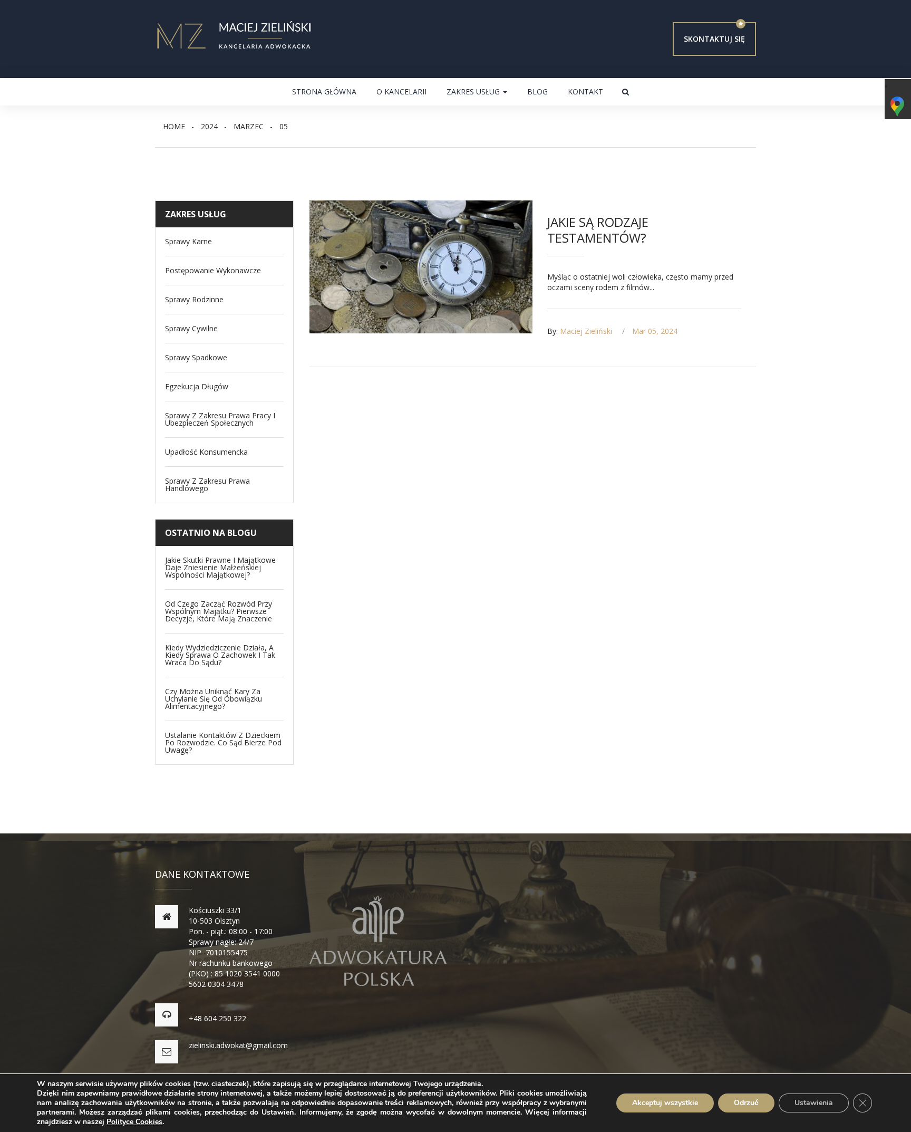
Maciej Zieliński (586, 331)
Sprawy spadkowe (196, 357)
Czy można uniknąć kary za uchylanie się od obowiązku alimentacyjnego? (213, 699)
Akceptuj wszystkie (665, 1103)
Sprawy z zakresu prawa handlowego (207, 484)
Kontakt (585, 92)
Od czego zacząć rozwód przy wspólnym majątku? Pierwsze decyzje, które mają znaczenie (218, 611)
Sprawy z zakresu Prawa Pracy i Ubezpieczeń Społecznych (220, 419)
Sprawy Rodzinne (194, 299)
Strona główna (324, 92)
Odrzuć (746, 1103)
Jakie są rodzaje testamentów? (597, 229)
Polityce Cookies (134, 1122)
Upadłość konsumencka (206, 452)
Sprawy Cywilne (191, 328)
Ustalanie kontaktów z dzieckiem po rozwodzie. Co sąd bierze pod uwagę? (223, 743)
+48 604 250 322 (217, 1018)
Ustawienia (813, 1103)
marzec (249, 126)
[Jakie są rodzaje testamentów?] (421, 266)
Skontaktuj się (714, 39)
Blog (537, 92)
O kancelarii (401, 92)
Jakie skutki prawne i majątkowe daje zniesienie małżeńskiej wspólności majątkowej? (220, 568)
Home (174, 126)
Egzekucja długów (196, 386)
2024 (209, 126)
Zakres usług (474, 92)
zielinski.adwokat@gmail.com (238, 1045)
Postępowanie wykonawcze (213, 270)
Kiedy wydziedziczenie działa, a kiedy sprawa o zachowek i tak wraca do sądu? (220, 655)
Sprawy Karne (188, 241)
